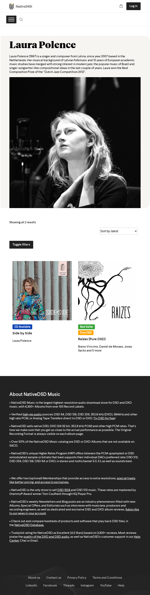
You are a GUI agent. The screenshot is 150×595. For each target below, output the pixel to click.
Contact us (53, 577)
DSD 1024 (63, 490)
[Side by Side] (42, 290)
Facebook (50, 585)
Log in (133, 6)
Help (121, 585)
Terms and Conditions (107, 577)
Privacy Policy (76, 577)
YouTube (106, 585)
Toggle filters (21, 244)
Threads (68, 585)
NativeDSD (20, 6)
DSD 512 (82, 490)
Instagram (87, 585)
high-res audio (32, 414)
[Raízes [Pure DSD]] (108, 290)
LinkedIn (31, 585)
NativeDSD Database (29, 525)
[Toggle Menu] (11, 19)
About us (34, 577)
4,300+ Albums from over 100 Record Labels (54, 406)
